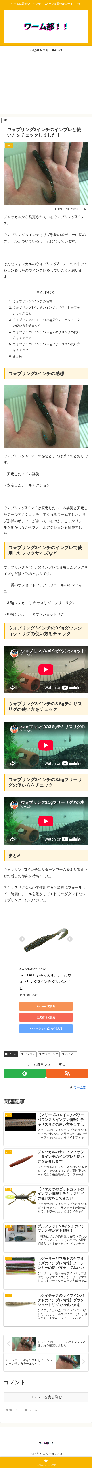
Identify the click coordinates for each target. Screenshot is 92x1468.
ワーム (12, 1054)
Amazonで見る (46, 1006)
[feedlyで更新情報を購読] (25, 1073)
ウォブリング (50, 1054)
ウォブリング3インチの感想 (32, 301)
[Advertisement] (46, 87)
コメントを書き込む (46, 1397)
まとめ (17, 356)
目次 (40, 292)
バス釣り (70, 1054)
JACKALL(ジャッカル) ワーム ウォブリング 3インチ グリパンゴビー (45, 981)
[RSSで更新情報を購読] (67, 1073)
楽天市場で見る (46, 1017)
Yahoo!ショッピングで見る (46, 1028)
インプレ (30, 1054)
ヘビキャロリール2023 (46, 1454)
